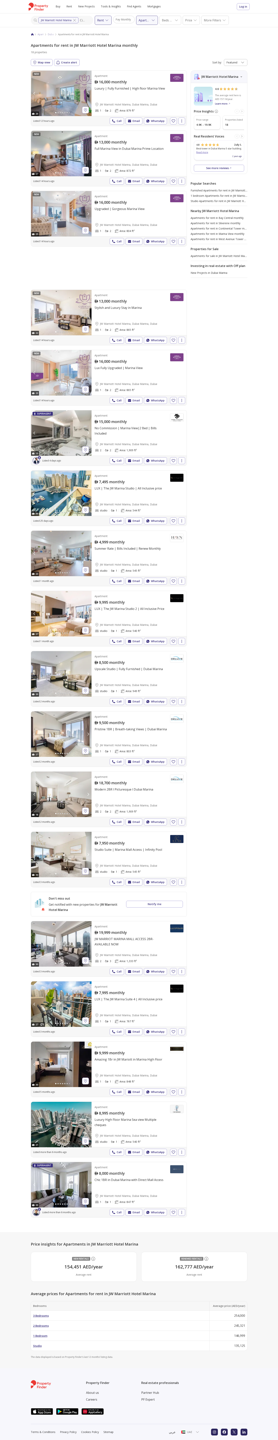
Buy (58, 6)
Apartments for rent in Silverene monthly (215, 223)
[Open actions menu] (181, 121)
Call (119, 121)
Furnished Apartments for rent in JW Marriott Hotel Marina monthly (232, 190)
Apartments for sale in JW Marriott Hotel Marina (220, 256)
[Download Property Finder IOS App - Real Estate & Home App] (42, 1411)
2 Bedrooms (41, 1326)
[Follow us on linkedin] (244, 1432)
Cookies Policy (90, 1432)
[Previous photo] (34, 93)
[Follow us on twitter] (234, 1432)
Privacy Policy (68, 1432)
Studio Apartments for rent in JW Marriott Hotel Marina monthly (230, 201)
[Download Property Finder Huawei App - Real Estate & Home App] (93, 1411)
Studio (37, 1346)
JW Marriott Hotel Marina (56, 20)
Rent (69, 6)
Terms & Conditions (43, 1432)
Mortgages (154, 6)
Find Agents (134, 6)
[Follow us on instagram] (214, 1432)
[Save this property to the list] (173, 121)
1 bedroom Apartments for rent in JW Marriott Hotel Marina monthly (232, 195)
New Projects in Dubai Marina (209, 273)
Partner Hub (150, 1393)
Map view (44, 62)
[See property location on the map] (85, 110)
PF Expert (148, 1399)
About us (92, 1393)
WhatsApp (158, 121)
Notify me (154, 904)
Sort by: (217, 62)
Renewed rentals (191, 1258)
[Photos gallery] (61, 93)
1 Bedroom (40, 1336)
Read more (202, 152)
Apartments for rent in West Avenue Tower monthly (222, 239)
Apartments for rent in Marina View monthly (217, 234)
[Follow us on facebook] (224, 1432)
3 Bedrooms (41, 1315)
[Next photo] (88, 93)
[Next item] (242, 111)
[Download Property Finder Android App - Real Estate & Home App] (67, 1411)
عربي (172, 1432)
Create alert (69, 62)
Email (136, 121)
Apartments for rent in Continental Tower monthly (221, 228)
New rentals (81, 1258)
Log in (243, 6)
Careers (91, 1399)
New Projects (86, 6)
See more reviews (217, 168)
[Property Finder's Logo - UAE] (38, 6)
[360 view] (42, 1024)
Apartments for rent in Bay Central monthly (217, 218)
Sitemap (108, 1432)
